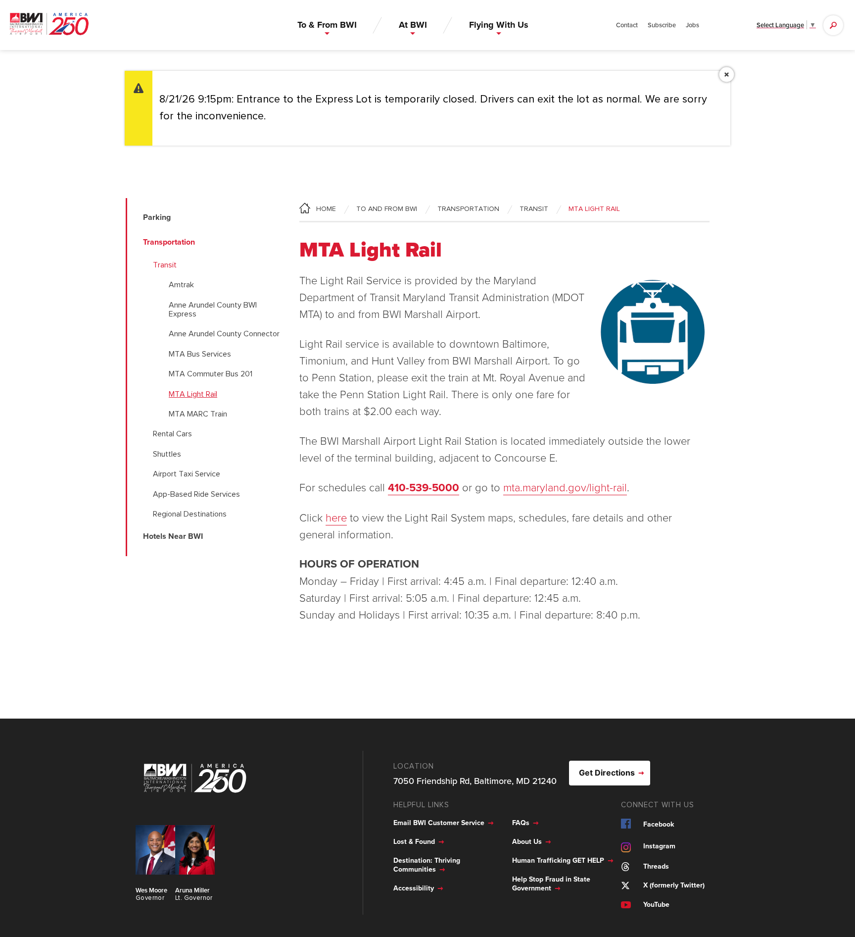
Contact (627, 24)
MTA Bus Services (200, 354)
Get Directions (607, 773)
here (336, 517)
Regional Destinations (190, 514)
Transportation (468, 209)
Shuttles (167, 454)
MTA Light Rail (193, 394)
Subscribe (662, 24)
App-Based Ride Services (196, 494)
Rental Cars (172, 434)
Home (326, 209)
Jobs (692, 24)
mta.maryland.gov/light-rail (565, 487)
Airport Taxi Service (186, 474)
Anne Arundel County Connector (224, 334)
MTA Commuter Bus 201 (210, 374)
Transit (165, 265)
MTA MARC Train (198, 414)
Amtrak (181, 285)
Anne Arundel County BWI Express (213, 309)
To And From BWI (386, 209)
